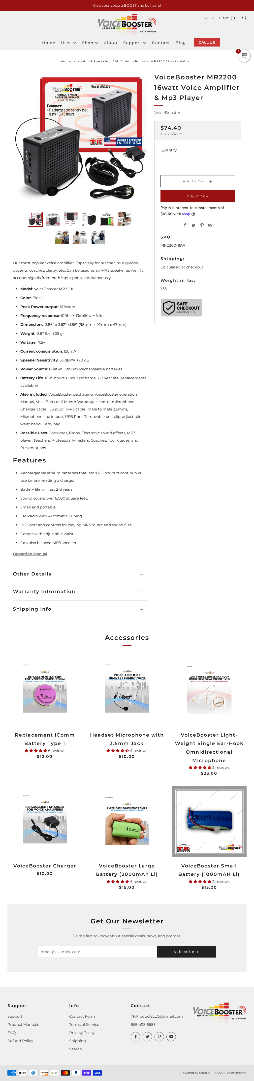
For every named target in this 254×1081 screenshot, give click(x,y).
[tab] (35, 219)
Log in (208, 18)
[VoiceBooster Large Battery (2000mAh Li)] (127, 821)
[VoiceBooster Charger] (44, 821)
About (111, 42)
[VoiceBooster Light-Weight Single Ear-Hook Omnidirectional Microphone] (209, 690)
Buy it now (198, 196)
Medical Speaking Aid (98, 61)
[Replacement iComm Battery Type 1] (44, 690)
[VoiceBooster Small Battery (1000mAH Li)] (209, 821)
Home (49, 42)
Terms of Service (84, 1024)
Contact (161, 42)
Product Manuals (23, 1024)
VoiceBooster (167, 112)
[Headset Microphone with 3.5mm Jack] (127, 690)
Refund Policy (20, 1040)
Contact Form (82, 1016)
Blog (181, 42)
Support (132, 42)
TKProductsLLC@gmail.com (157, 1016)
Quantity (168, 150)
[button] (36, 750)
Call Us (207, 42)
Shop (88, 42)
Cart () (228, 18)
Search (75, 1049)
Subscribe (184, 952)
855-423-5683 (143, 1024)
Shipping (77, 1040)
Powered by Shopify (195, 1073)
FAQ (11, 1032)
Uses (66, 42)
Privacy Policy (82, 1032)
